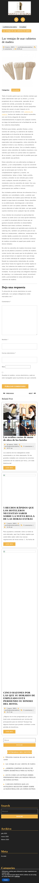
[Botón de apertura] (16, 19)
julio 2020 (4, 833)
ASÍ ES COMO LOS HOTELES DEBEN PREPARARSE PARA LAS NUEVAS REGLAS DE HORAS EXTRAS (19, 777)
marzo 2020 (5, 836)
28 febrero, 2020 (12, 444)
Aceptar (6, 880)
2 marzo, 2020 (11, 523)
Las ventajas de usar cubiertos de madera (20, 764)
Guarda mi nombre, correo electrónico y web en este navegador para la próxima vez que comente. (19, 376)
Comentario (6, 301)
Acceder (3, 856)
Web (3, 367)
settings (17, 876)
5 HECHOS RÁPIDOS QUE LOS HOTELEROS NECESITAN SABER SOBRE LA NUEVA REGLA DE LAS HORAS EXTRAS (19, 513)
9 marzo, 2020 (9, 47)
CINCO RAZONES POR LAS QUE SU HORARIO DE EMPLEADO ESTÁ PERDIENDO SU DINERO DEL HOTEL (19, 698)
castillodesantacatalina (10, 27)
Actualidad (23, 27)
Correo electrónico (9, 353)
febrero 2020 (5, 839)
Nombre (5, 339)
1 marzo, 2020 (11, 708)
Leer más (10, 468)
